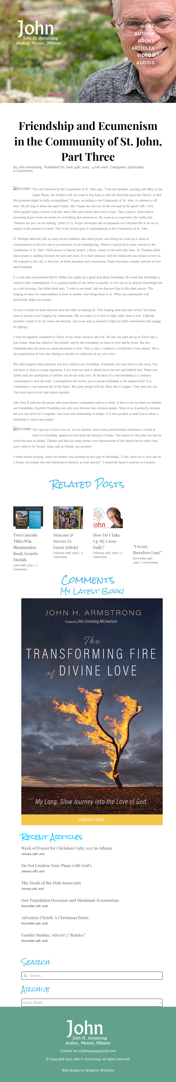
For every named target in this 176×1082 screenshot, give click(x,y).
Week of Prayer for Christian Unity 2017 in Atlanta (66, 848)
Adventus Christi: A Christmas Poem (54, 917)
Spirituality (136, 167)
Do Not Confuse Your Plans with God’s (56, 865)
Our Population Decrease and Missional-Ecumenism (70, 900)
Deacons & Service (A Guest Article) (65, 541)
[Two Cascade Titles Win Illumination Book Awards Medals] (28, 508)
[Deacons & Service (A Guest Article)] (68, 508)
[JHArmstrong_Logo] (88, 1017)
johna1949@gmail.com (99, 1051)
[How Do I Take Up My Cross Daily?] (108, 508)
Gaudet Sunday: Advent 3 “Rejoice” (53, 935)
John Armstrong (30, 167)
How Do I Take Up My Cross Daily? (106, 541)
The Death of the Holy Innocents (51, 883)
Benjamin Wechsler (99, 1070)
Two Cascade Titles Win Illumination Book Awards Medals (25, 547)
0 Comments (23, 171)
